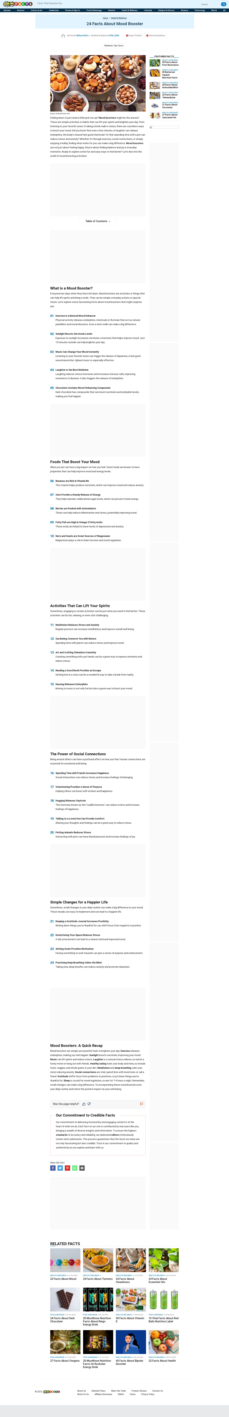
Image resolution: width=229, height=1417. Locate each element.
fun (88, 151)
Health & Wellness (130, 10)
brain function (91, 540)
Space (78, 935)
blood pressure (97, 836)
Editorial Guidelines (157, 35)
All (224, 10)
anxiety (74, 139)
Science (184, 10)
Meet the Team (118, 1391)
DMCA (121, 1394)
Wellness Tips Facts (113, 45)
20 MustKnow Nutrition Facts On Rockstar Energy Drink (97, 1364)
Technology (199, 10)
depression (105, 526)
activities (81, 156)
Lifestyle (148, 10)
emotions (132, 656)
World (214, 10)
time (68, 642)
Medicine (83, 369)
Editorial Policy (98, 1391)
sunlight (73, 338)
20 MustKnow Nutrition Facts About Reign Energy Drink (97, 1321)
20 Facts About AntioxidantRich (170, 86)
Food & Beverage (94, 10)
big (122, 324)
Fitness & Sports (72, 10)
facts (94, 302)
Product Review (139, 1391)
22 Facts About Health (162, 1360)
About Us (81, 1391)
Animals (7, 10)
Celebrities (54, 10)
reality (130, 674)
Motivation (88, 948)
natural (78, 134)
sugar (93, 499)
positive (136, 925)
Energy (96, 494)
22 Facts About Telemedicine (169, 96)
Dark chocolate (64, 392)
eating (102, 1063)
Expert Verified (135, 35)
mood (68, 130)
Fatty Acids (96, 522)
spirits (66, 297)
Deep (70, 962)
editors (115, 1134)
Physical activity (64, 320)
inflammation (87, 512)
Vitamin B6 (83, 481)
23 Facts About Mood (63, 1278)
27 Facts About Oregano (65, 1360)
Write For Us (83, 1394)
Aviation (20, 10)
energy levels (104, 471)
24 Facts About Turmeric (98, 1278)
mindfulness (94, 629)
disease (74, 378)
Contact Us (157, 1391)
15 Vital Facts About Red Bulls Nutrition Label (164, 1320)
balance (111, 147)
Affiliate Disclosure (103, 1394)
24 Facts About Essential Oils (158, 1280)
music (86, 360)
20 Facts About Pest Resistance (170, 63)
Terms (132, 1394)
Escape (97, 670)
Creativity (90, 652)
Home (105, 18)
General (111, 10)
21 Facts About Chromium (169, 106)
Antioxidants (89, 508)
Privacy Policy (147, 1394)
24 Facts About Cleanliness (125, 1280)
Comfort (99, 818)
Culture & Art (36, 10)
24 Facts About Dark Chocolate (62, 1320)
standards (61, 1134)
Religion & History (166, 10)
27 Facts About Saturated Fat (169, 116)
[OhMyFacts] (19, 4)
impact (84, 467)
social (115, 139)
